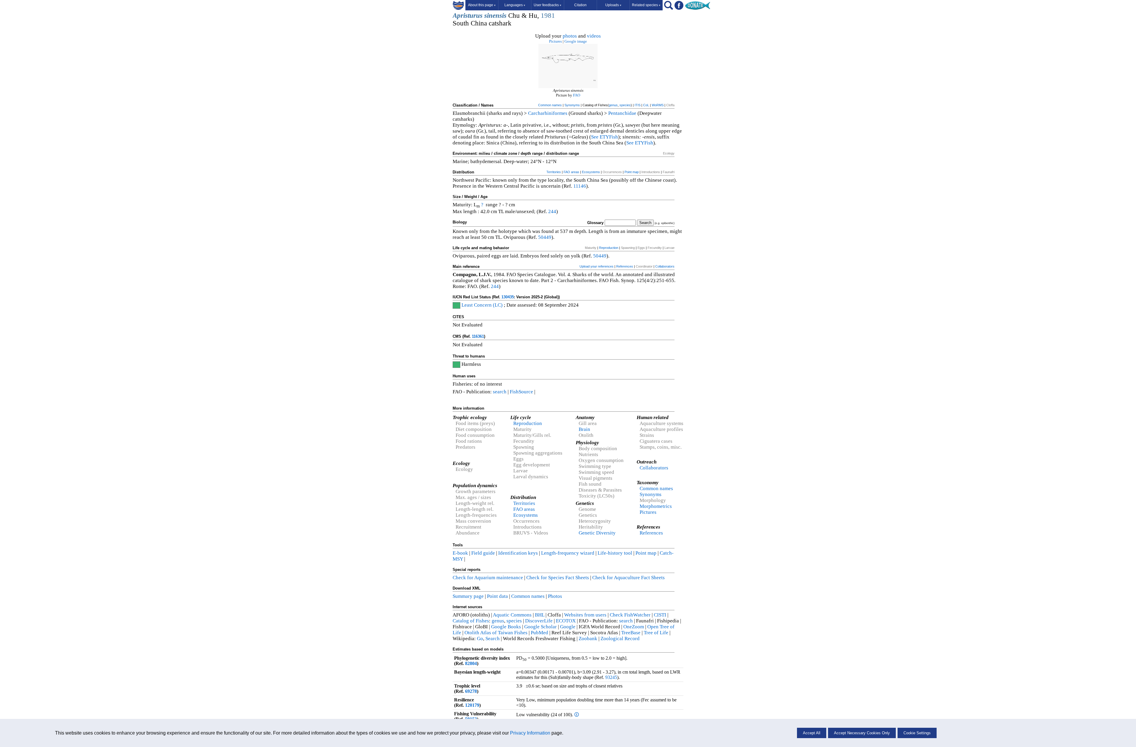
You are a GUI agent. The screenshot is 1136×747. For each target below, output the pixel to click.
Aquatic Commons (512, 615)
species (625, 105)
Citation (580, 5)
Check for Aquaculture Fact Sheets (628, 577)
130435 (507, 297)
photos (570, 36)
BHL (539, 615)
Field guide (483, 553)
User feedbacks (547, 5)
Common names (550, 105)
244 (552, 211)
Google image (575, 41)
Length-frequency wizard (567, 553)
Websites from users (585, 615)
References (624, 266)
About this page (482, 5)
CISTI (660, 615)
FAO (576, 95)
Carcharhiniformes (547, 113)
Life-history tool (615, 553)
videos (594, 36)
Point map (632, 172)
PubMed (539, 632)
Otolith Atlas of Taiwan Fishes (495, 632)
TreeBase (630, 632)
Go (480, 638)
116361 (478, 336)
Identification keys (518, 553)
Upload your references (597, 266)
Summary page (468, 596)
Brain (584, 429)
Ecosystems (591, 172)
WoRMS (658, 105)
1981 (548, 15)
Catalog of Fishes (471, 621)
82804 (471, 663)
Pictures (555, 41)
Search (492, 638)
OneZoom (633, 627)
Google (567, 627)
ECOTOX (566, 621)
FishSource (521, 392)
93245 (611, 677)
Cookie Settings (917, 733)
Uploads (613, 5)
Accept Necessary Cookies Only (862, 733)
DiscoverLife (539, 621)
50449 (544, 237)
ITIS (637, 105)
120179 (472, 705)
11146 (579, 186)
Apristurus (468, 15)
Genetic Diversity (597, 533)
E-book (460, 553)
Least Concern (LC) (482, 305)
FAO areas (571, 172)
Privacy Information (530, 732)
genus (613, 105)
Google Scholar (540, 627)
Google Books (506, 627)
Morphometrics (656, 506)
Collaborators (664, 266)
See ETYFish (604, 137)
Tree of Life (656, 632)
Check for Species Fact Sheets (557, 577)
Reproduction (608, 247)
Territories (553, 172)
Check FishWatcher (630, 615)
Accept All (811, 733)
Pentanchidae (622, 113)
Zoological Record (620, 638)
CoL (646, 105)
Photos (555, 596)
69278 (471, 691)
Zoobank (588, 638)
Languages (514, 5)
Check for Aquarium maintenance (488, 577)
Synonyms (572, 105)
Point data (497, 596)
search (499, 392)
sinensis (495, 15)
